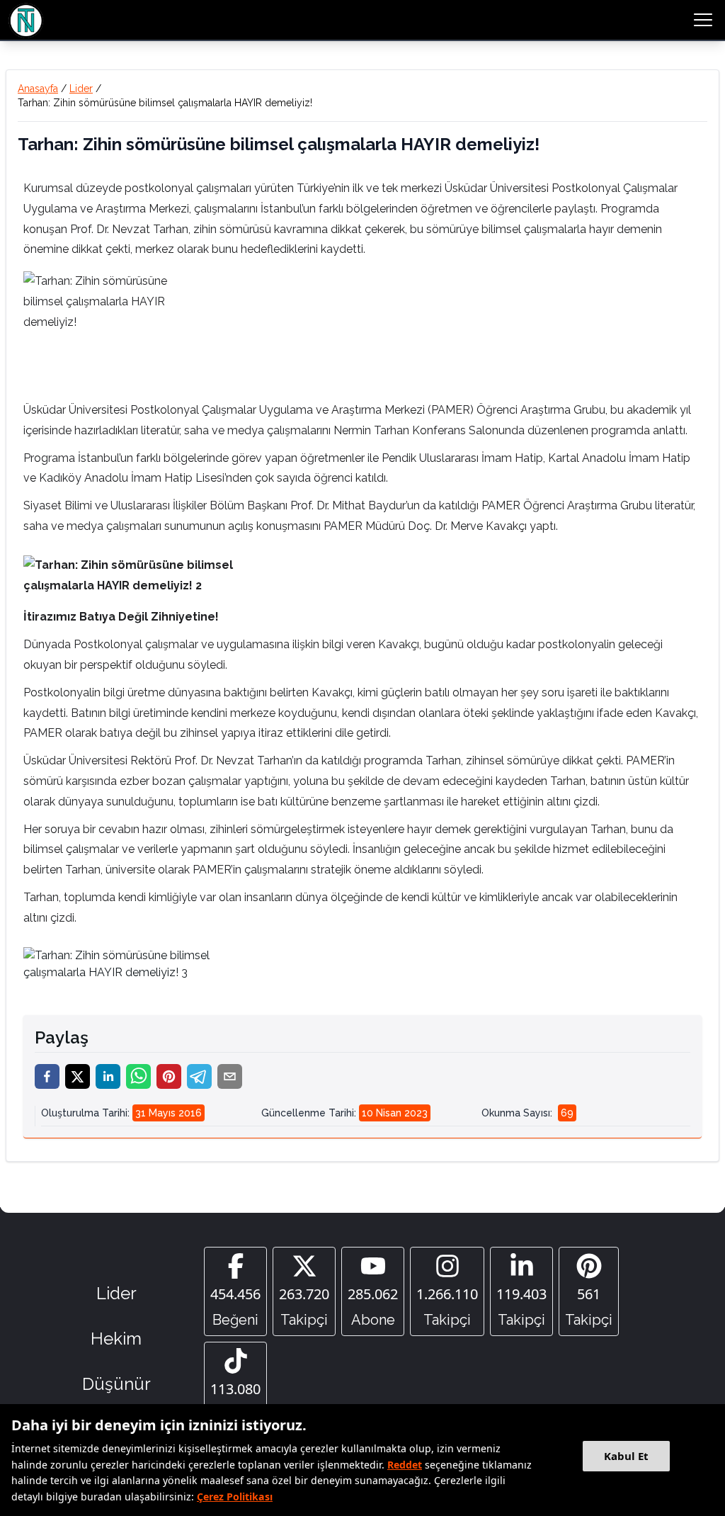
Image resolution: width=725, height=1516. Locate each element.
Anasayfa (38, 88)
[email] (229, 1076)
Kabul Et (626, 1456)
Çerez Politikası (235, 1496)
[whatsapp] (138, 1076)
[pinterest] (168, 1076)
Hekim (116, 1338)
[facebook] (47, 1076)
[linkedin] (108, 1076)
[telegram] (199, 1076)
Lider (81, 88)
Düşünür (116, 1384)
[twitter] (77, 1076)
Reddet (404, 1464)
